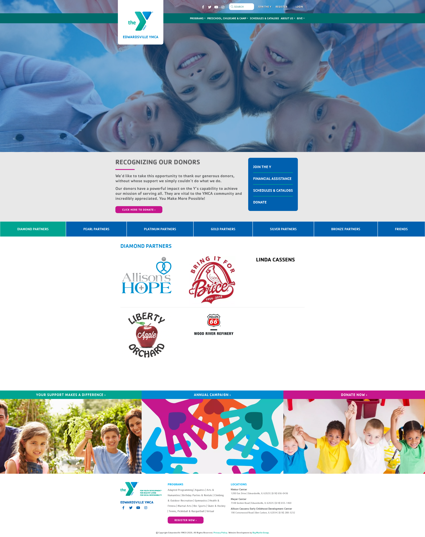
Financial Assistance (272, 178)
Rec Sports (200, 506)
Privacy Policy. (220, 533)
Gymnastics (202, 500)
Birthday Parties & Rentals (197, 495)
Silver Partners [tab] (283, 229)
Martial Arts (185, 506)
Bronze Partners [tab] (345, 229)
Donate (260, 202)
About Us (287, 18)
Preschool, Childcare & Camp (226, 18)
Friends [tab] (401, 229)
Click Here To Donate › (139, 209)
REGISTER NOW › (185, 520)
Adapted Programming (181, 490)
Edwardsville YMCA (140, 37)
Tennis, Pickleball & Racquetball (187, 511)
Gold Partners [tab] (223, 229)
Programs (197, 18)
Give (300, 18)
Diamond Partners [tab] (33, 229)
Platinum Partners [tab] (160, 229)
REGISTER (281, 6)
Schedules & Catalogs (264, 18)
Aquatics (200, 490)
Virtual (210, 511)
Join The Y (262, 166)
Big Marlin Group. (261, 533)
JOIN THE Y (264, 6)
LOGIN (299, 6)
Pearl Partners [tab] (96, 229)
